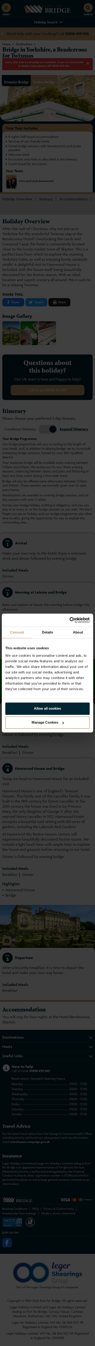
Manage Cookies (45, 722)
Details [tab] (47, 632)
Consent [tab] (17, 632)
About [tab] (78, 632)
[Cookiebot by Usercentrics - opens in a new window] (69, 620)
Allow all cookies (47, 708)
